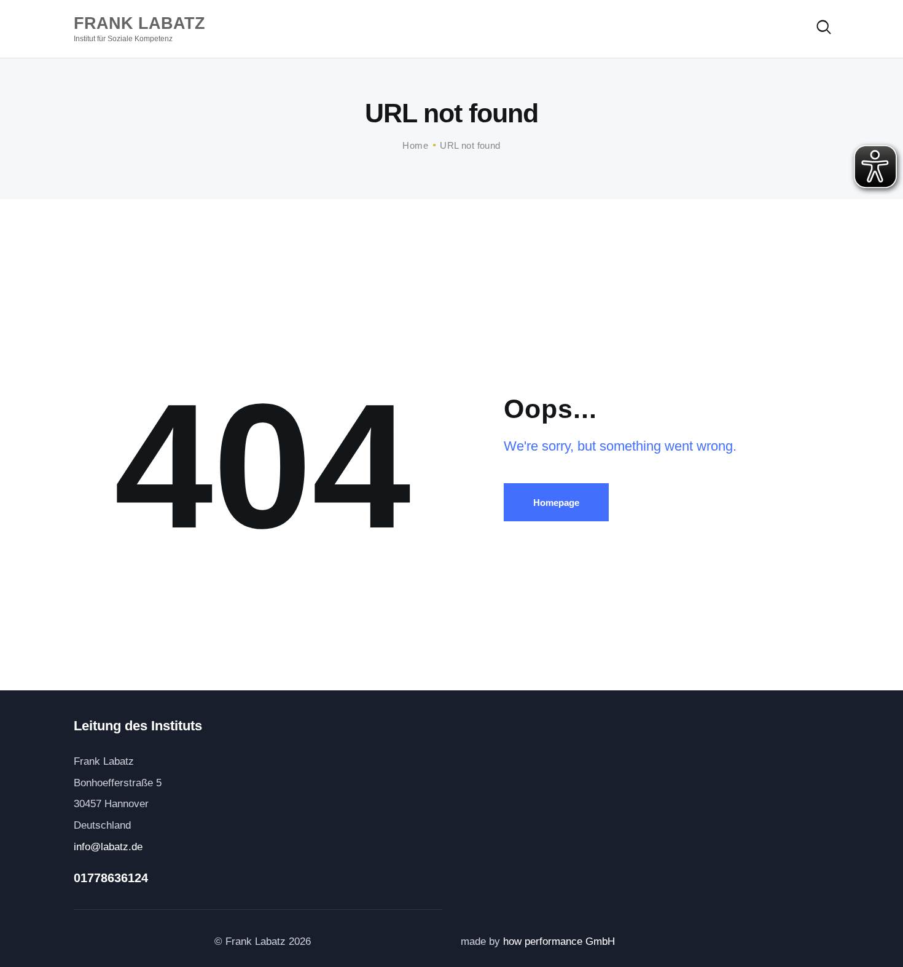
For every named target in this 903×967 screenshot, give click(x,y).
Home (415, 145)
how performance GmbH (560, 941)
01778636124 (111, 878)
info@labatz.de (108, 847)
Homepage (556, 502)
